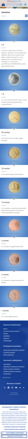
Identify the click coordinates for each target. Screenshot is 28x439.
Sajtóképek (6, 336)
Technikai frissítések (9, 352)
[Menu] (25, 4)
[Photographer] (19, 84)
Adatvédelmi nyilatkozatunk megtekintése (15, 426)
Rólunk (5, 328)
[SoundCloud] (20, 387)
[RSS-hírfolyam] (23, 387)
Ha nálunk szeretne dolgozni (11, 331)
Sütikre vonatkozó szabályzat (11, 369)
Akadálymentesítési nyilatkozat (12, 371)
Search (21, 4)
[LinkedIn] (8, 387)
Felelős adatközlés (8, 355)
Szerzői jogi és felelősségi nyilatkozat (13, 350)
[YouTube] (16, 387)
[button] (25, 2)
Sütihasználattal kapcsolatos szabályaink (14, 429)
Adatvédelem (7, 364)
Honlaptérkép (7, 377)
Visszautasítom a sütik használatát (15, 436)
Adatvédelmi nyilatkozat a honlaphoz (13, 366)
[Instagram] (12, 387)
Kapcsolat (6, 338)
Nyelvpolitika (7, 373)
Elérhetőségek (7, 340)
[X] (4, 387)
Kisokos (5, 333)
